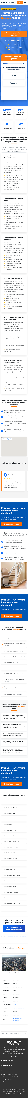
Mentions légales (21, 1091)
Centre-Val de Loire (18, 1008)
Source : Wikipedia (14, 972)
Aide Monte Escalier (7, 2)
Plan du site (12, 1091)
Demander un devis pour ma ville (14, 928)
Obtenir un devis (7, 1081)
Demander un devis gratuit (14, 34)
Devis (20, 2)
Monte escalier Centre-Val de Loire (18, 1033)
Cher (14, 1004)
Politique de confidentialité (15, 1093)
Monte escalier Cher (7, 1034)
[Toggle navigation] (25, 2)
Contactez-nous (12, 524)
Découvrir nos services (14, 40)
